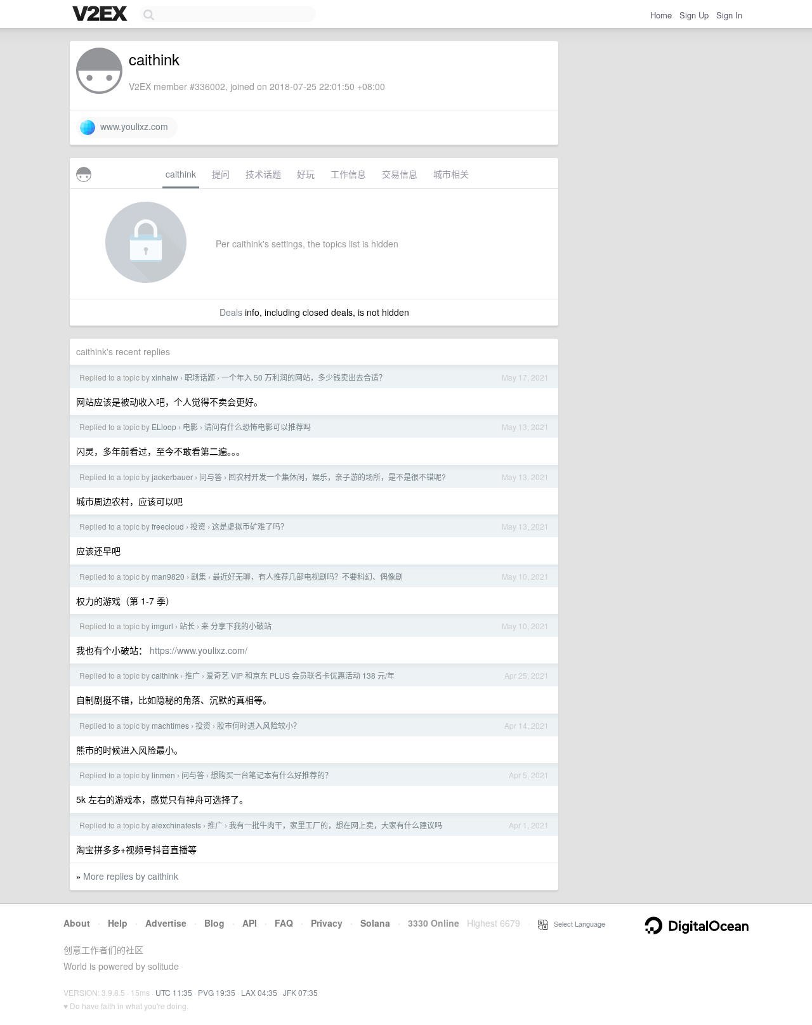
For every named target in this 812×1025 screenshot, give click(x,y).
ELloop (164, 426)
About (76, 923)
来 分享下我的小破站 (236, 625)
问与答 (210, 476)
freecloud (168, 526)
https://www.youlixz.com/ (198, 650)
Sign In (729, 15)
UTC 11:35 (173, 992)
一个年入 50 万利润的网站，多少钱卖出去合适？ (303, 377)
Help (118, 923)
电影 (190, 426)
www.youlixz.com (131, 126)
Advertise (166, 923)
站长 (187, 625)
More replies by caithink (130, 876)
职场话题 (200, 377)
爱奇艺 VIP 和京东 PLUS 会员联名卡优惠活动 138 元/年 (300, 675)
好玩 (306, 173)
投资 (198, 526)
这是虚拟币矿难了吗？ (250, 526)
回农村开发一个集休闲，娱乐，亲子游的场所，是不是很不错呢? (337, 476)
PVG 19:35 (216, 992)
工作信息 (348, 173)
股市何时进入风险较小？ (259, 725)
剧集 (198, 576)
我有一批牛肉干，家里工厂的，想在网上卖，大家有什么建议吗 (335, 824)
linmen (163, 774)
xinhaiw (165, 377)
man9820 (168, 576)
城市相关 (451, 173)
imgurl (162, 625)
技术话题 (263, 173)
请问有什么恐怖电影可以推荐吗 (257, 426)
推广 (192, 675)
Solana (375, 923)
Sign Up (694, 15)
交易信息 (399, 173)
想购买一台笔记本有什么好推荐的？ (271, 774)
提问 (221, 173)
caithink (181, 173)
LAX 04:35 (259, 992)
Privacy (327, 923)
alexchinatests (176, 824)
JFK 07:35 (300, 992)
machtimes (170, 725)
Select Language (576, 923)
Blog (214, 923)
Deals (230, 312)
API (249, 923)
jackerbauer (172, 476)
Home (661, 15)
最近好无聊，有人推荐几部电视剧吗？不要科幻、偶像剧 (308, 576)
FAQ (284, 923)
